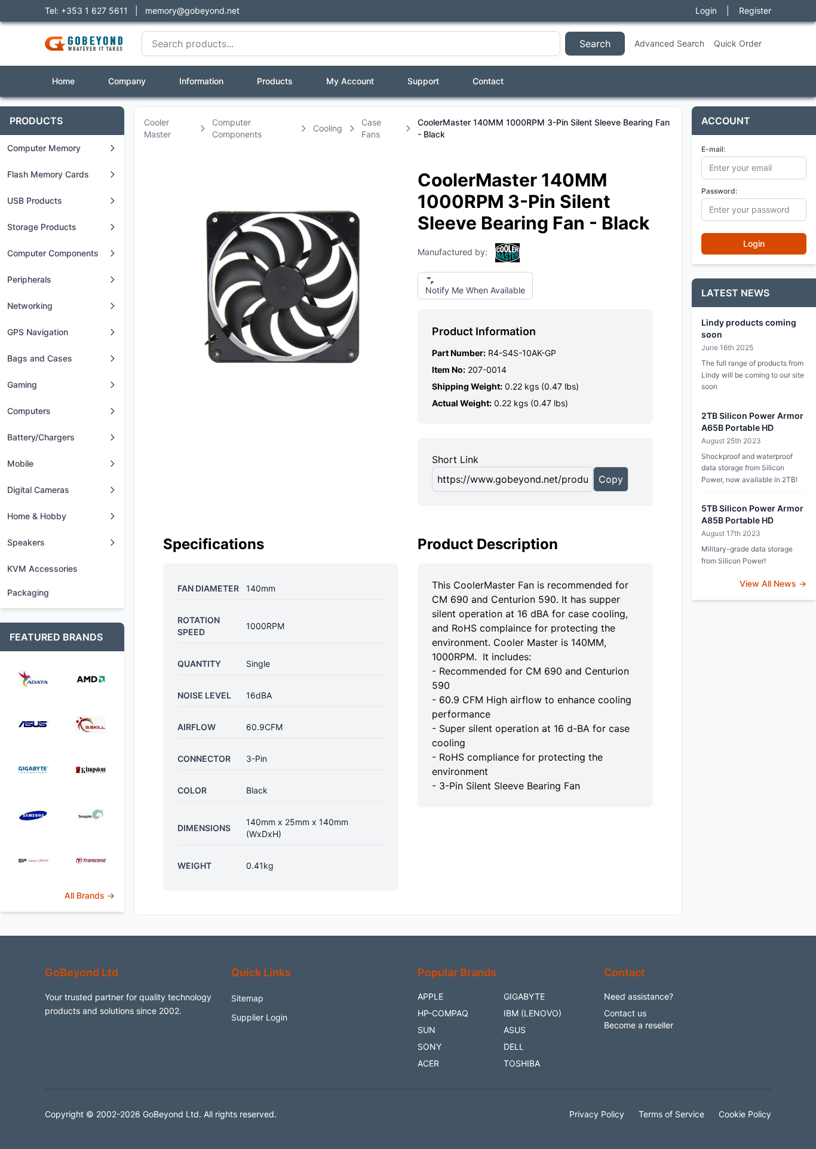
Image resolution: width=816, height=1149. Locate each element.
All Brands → (90, 895)
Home (63, 81)
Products (275, 81)
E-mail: (713, 149)
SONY (429, 1046)
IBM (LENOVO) (533, 1013)
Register (755, 10)
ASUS (515, 1030)
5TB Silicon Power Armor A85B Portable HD (752, 514)
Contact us (625, 1013)
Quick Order (738, 43)
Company (127, 81)
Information (201, 81)
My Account (350, 81)
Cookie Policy (745, 1114)
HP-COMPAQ (443, 1013)
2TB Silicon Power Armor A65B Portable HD (752, 421)
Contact (488, 81)
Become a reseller (638, 1025)
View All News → (773, 583)
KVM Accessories (42, 568)
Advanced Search (669, 43)
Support (423, 81)
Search (595, 44)
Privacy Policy (596, 1114)
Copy (611, 479)
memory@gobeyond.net (192, 10)
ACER (428, 1063)
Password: (719, 190)
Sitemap (247, 998)
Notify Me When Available (475, 290)
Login (706, 10)
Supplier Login (259, 1017)
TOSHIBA (522, 1063)
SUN (426, 1030)
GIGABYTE (524, 996)
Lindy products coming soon (748, 328)
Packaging (28, 592)
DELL (514, 1046)
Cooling (327, 128)
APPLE (430, 996)
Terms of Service (671, 1114)
